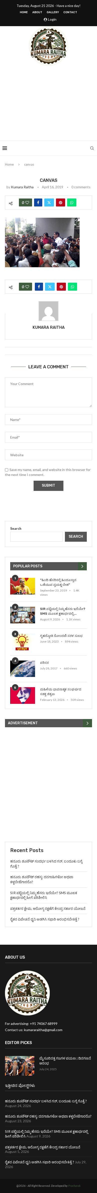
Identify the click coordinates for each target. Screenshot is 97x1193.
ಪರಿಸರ (44, 662)
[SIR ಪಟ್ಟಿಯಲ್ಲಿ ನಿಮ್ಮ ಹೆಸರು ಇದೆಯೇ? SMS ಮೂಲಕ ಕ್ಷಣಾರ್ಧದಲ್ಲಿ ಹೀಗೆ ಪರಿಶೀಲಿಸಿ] (22, 615)
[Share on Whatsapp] (71, 202)
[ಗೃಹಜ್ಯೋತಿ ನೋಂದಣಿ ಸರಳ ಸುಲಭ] (22, 642)
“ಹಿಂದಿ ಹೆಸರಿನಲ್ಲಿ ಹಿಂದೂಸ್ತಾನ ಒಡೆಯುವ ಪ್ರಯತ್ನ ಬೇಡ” (58, 582)
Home (24, 12)
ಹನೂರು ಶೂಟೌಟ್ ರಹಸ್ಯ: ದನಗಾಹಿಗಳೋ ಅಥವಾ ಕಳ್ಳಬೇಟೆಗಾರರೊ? (48, 1116)
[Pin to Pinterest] (60, 202)
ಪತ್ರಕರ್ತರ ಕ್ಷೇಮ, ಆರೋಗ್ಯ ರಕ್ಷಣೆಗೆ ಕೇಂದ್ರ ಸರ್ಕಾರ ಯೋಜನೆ (48, 908)
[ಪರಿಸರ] (22, 669)
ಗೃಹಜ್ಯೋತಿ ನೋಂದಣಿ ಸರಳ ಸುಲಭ (61, 636)
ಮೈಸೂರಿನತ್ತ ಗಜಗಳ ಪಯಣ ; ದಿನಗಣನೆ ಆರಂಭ (65, 1060)
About (37, 12)
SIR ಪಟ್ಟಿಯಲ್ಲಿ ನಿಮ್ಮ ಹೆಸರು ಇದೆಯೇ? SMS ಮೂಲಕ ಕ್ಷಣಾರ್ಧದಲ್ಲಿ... (62, 611)
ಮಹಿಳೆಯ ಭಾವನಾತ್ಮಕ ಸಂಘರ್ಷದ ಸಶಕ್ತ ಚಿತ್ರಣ (60, 691)
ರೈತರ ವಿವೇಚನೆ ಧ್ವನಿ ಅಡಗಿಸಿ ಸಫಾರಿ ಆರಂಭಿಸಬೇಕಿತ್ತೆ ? (44, 919)
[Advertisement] (48, 103)
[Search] (92, 148)
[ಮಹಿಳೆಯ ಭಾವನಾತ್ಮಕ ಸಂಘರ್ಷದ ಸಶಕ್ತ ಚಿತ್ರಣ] (22, 695)
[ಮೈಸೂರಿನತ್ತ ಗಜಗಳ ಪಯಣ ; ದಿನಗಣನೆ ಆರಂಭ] (19, 1066)
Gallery (53, 12)
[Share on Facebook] (38, 202)
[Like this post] (27, 202)
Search (15, 528)
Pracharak (74, 1186)
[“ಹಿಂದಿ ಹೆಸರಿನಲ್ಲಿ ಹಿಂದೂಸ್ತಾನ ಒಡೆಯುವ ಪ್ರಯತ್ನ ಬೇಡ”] (22, 586)
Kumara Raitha (22, 187)
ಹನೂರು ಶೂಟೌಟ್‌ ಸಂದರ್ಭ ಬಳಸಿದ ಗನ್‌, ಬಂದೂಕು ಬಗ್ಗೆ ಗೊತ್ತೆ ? (46, 1101)
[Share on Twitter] (49, 202)
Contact (70, 12)
